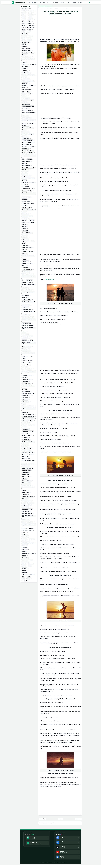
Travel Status (30, 528)
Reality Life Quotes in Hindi (27, 452)
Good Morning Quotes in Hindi (28, 292)
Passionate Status (25, 429)
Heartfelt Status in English (27, 336)
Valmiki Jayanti (25, 536)
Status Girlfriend (25, 492)
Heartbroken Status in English (28, 74)
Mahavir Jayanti (25, 401)
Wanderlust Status (25, 541)
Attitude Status (31, 142)
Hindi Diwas (24, 46)
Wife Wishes (24, 551)
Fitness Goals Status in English (28, 58)
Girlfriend (24, 68)
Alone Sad (24, 129)
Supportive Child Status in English (27, 516)
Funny (33, 64)
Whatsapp (24, 35)
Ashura (23, 142)
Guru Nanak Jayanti (26, 305)
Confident (24, 184)
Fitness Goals (25, 265)
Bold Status (29, 159)
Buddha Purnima (25, 169)
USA (23, 21)
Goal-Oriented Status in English (28, 284)
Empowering (24, 234)
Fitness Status (25, 267)
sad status (24, 570)
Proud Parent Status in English (28, 441)
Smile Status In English (26, 480)
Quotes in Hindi (25, 443)
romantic (24, 93)
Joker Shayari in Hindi (26, 346)
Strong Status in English (27, 505)
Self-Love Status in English (27, 468)
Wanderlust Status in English (27, 543)
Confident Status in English (27, 188)
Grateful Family (25, 297)
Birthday (31, 152)
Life (31, 356)
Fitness (23, 54)
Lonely (28, 364)
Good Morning (25, 287)
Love (23, 31)
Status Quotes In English (27, 500)
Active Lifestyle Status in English (28, 120)
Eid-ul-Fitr (24, 224)
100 (23, 27)
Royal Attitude (25, 456)
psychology (24, 568)
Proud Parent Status (26, 439)
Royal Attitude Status (26, 458)
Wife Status (24, 549)
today (23, 578)
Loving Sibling (25, 381)
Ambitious (24, 136)
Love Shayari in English (26, 375)
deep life (24, 564)
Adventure (31, 123)
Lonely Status (25, 366)
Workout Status (25, 557)
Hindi (29, 21)
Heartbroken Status (26, 72)
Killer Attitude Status (26, 350)
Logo (29, 362)
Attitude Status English (26, 144)
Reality (23, 448)
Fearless (24, 259)
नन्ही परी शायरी (24, 580)
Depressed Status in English (28, 203)
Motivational (24, 420)
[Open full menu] (89, 2)
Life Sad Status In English (27, 360)
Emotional (24, 228)
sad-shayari (24, 574)
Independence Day (26, 48)
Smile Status (24, 478)
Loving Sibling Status (26, 383)
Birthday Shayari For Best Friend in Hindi (28, 155)
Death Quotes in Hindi (26, 197)
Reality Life (30, 448)
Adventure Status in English (27, 127)
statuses (29, 40)
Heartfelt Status (25, 333)
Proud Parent (24, 437)
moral (30, 566)
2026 (23, 23)
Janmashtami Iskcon (26, 50)
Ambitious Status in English (27, 140)
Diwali (30, 29)
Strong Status (31, 502)
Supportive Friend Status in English (27, 525)
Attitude (23, 29)
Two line (24, 532)
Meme (23, 414)
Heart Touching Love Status (27, 325)
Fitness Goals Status (26, 56)
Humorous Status (25, 79)
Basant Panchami (25, 148)
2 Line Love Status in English (28, 106)
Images (23, 17)
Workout (24, 555)
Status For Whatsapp (26, 484)
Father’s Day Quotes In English (28, 255)
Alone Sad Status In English (27, 134)
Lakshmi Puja (24, 356)
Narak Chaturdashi (26, 422)
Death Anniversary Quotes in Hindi (28, 193)
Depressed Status (26, 201)
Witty (33, 553)
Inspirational (24, 340)
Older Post (78, 818)
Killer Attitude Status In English (28, 352)
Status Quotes (25, 498)
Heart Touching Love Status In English (28, 328)
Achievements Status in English (28, 112)
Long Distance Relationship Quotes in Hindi (27, 372)
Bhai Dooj (24, 152)
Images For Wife (25, 338)
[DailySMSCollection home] (18, 2)
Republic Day (24, 454)
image (28, 91)
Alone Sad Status (25, 131)
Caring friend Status (26, 176)
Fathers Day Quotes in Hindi (27, 251)
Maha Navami (25, 397)
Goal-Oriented (29, 280)
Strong (23, 502)
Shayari (23, 12)
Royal (32, 454)
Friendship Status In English (27, 273)
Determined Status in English (28, 209)
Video (29, 38)
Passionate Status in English (27, 431)
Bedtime (24, 150)
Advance (24, 123)
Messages (24, 85)
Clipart (32, 52)
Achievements (25, 108)
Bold (23, 159)
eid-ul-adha (31, 25)
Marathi (23, 403)
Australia (24, 146)
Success (24, 87)
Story (23, 38)
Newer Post (42, 818)
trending (24, 25)
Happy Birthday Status (26, 309)
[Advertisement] (69, 27)
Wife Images (24, 545)
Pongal (23, 435)
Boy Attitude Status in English (28, 167)
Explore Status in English (27, 247)
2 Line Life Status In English (27, 100)
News (29, 31)
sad (30, 93)
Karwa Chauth (25, 348)
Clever (32, 182)
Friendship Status (25, 271)
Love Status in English (26, 379)
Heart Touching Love (26, 323)
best (23, 91)
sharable (32, 574)
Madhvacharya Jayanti (26, 395)
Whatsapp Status (50, 279)
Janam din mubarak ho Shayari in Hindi (28, 343)
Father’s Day (24, 253)
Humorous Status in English (27, 81)
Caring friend (24, 173)
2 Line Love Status (26, 104)
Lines (23, 362)
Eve (32, 241)
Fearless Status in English (27, 263)
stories (28, 576)
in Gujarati (31, 564)
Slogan (23, 476)
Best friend (31, 150)
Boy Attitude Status (26, 165)
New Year (31, 15)
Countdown (24, 190)
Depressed (24, 199)
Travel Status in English (26, 530)
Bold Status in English (26, 161)
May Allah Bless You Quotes (28, 405)
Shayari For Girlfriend (26, 470)
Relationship (24, 33)
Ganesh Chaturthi (30, 27)
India (32, 10)
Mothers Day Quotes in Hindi (28, 418)
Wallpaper (24, 538)
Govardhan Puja (25, 295)
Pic (22, 433)
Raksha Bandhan (25, 445)
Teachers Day (25, 52)
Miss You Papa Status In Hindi (28, 416)
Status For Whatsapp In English (28, 487)
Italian (31, 340)
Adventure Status (25, 125)
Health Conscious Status (27, 316)
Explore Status (25, 245)
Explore (23, 243)
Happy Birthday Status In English (28, 311)
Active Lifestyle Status (26, 118)
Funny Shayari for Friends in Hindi (27, 276)
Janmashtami (24, 83)
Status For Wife (25, 490)
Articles (30, 19)
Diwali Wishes (25, 218)
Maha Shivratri (25, 399)
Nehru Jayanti (31, 425)
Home (41, 8)
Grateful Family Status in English (28, 301)
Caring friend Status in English (28, 178)
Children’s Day (25, 182)
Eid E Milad (31, 222)
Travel (23, 528)
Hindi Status (24, 10)
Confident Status (25, 186)
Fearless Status (25, 261)
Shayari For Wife (25, 472)
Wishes (23, 19)
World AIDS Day (25, 561)
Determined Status (26, 207)
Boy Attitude (24, 163)
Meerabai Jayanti (25, 412)
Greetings (24, 44)
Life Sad (23, 358)
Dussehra (24, 222)
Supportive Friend (25, 519)
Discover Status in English (27, 216)
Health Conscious (25, 314)
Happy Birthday (25, 307)
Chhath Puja (24, 180)
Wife (23, 40)
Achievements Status (26, 110)
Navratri (23, 425)
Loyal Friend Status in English (28, 393)
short (23, 576)
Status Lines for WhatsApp (27, 496)
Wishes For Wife (25, 553)
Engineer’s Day (25, 241)
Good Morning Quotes (26, 289)
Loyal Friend (24, 389)
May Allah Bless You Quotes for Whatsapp (28, 409)
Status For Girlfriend (26, 482)
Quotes (23, 15)
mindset (23, 566)
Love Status (24, 377)
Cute (31, 190)
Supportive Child (25, 511)
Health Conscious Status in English (27, 319)
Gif (22, 280)
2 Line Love (24, 102)
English (29, 23)
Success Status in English (27, 509)
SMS (30, 12)
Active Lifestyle (25, 115)
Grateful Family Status (26, 299)
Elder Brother (25, 226)
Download (24, 220)
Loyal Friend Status (26, 391)
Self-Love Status (25, 466)
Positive (29, 435)
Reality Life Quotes (26, 450)
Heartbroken (24, 70)
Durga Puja (31, 220)
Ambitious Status (25, 138)
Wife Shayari (24, 547)
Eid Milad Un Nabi (25, 42)
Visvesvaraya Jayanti (26, 89)
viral (28, 578)
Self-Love (31, 464)
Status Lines (24, 494)
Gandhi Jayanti (25, 66)
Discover (24, 211)
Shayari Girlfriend (25, 474)
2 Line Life (24, 95)
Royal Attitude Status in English (28, 460)
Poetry (28, 433)
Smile (29, 476)
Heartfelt (24, 331)
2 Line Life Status (25, 97)
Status (30, 17)
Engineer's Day (25, 239)
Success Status (25, 507)
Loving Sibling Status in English (28, 385)
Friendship (24, 62)
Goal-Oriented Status (26, 282)
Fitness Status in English (27, 269)
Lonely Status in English (27, 368)
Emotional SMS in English (27, 232)
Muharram (32, 85)
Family (23, 249)
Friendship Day (25, 64)
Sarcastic (24, 464)
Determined (24, 205)
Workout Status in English (27, 559)
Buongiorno (24, 171)
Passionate (24, 427)
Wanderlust (31, 538)
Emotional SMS (25, 230)
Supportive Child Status (27, 513)
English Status (25, 8)
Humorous (24, 77)
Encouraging (24, 236)
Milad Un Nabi (31, 414)
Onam (31, 35)
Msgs (31, 420)
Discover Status (25, 213)
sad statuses (24, 572)
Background (31, 146)
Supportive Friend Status (27, 522)
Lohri (23, 364)
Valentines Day (25, 534)
